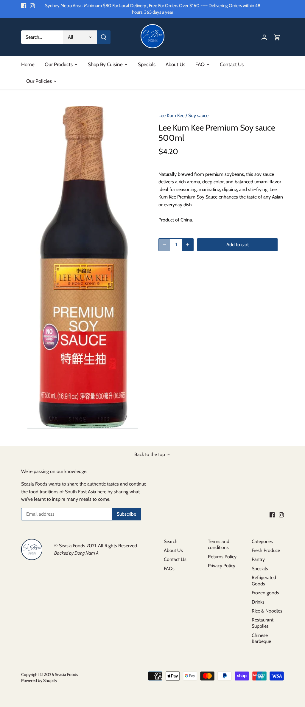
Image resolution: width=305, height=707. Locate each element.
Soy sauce (198, 115)
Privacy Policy (221, 565)
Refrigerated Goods (264, 581)
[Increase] (187, 244)
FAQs (169, 568)
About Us (173, 550)
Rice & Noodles (267, 611)
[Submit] (104, 37)
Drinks (258, 602)
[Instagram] (32, 5)
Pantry (258, 559)
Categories (262, 541)
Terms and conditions (218, 545)
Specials (260, 568)
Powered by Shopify (39, 680)
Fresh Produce (266, 550)
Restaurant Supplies (262, 623)
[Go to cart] (277, 37)
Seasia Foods (66, 674)
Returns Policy (222, 556)
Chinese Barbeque (261, 638)
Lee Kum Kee (171, 115)
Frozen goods (265, 593)
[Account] (264, 37)
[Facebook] (23, 5)
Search (171, 541)
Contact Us (175, 559)
